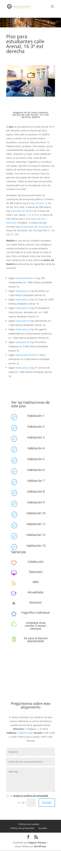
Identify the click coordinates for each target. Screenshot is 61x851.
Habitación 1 (36, 416)
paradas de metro (22, 210)
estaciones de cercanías (35, 226)
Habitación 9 (36, 502)
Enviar (46, 802)
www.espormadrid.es (27, 354)
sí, (29, 795)
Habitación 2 (36, 426)
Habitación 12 (36, 535)
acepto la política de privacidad (30, 795)
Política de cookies (28, 824)
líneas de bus (36, 203)
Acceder (42, 828)
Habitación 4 (36, 448)
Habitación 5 (36, 459)
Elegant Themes (37, 842)
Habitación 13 (36, 546)
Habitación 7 (36, 481)
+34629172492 (25, 732)
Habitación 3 (36, 437)
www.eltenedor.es (26, 278)
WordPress (40, 846)
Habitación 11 (36, 524)
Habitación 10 (36, 513)
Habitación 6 (36, 470)
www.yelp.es (23, 290)
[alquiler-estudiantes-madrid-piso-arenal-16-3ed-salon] (30, 95)
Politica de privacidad (22, 828)
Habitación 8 (36, 491)
